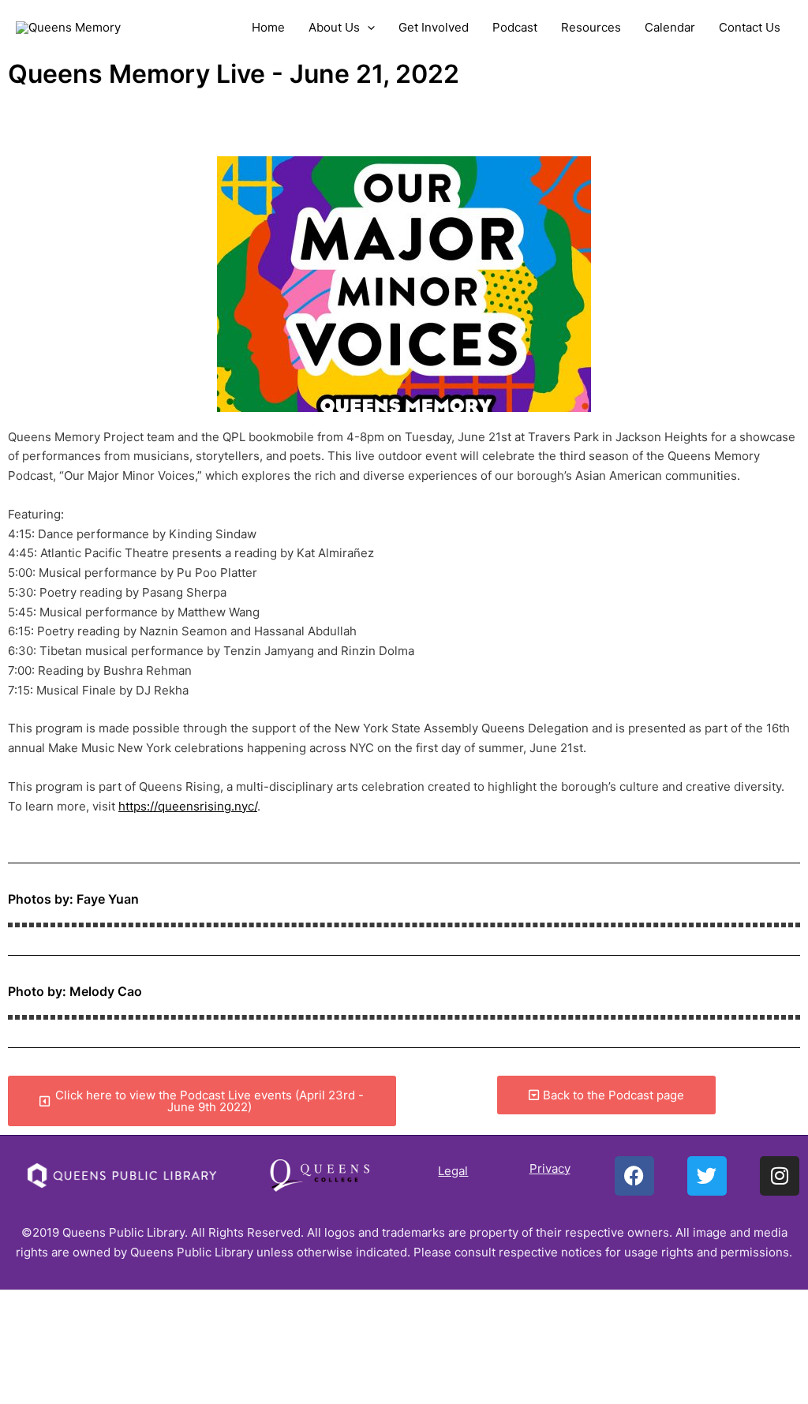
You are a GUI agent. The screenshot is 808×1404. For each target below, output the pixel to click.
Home (268, 27)
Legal (453, 1170)
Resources (591, 27)
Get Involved (433, 27)
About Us (334, 27)
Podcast (514, 27)
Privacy (549, 1168)
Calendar (670, 27)
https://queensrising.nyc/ (187, 806)
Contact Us (749, 27)
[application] (367, 27)
